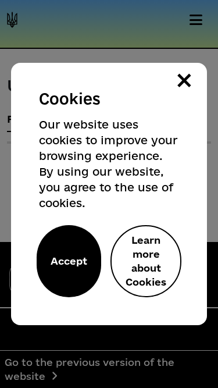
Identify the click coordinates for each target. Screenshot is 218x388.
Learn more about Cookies (146, 260)
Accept (69, 260)
